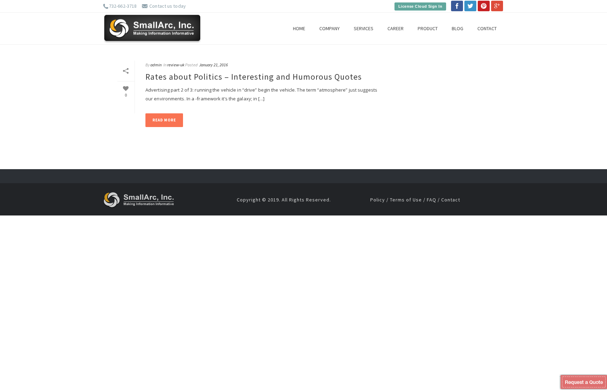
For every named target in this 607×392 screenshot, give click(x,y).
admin (156, 64)
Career (395, 28)
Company (329, 28)
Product (428, 28)
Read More (164, 120)
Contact (487, 28)
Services (363, 28)
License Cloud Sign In (420, 6)
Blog (457, 28)
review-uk (175, 64)
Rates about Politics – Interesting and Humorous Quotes (253, 76)
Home (299, 28)
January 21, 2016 (213, 64)
